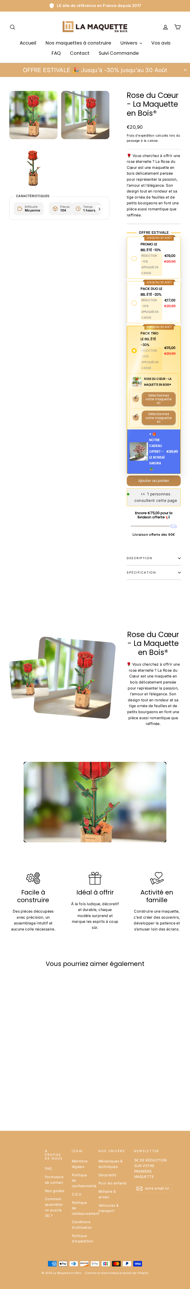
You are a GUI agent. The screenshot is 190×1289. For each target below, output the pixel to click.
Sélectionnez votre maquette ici (159, 397)
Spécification (141, 572)
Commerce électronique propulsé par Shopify (117, 1273)
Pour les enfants (112, 1183)
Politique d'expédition (82, 1239)
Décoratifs (107, 1175)
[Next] (99, 209)
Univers (129, 43)
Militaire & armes (107, 1194)
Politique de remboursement (82, 1208)
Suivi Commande (119, 53)
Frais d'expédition (140, 135)
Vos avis (161, 43)
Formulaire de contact (54, 1180)
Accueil (28, 43)
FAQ (56, 53)
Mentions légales (80, 1164)
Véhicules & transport (108, 1208)
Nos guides (54, 1191)
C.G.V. (77, 1194)
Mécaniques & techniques (110, 1164)
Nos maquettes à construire (78, 43)
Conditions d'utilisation (82, 1225)
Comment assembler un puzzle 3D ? (54, 1207)
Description (139, 558)
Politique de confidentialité (82, 1180)
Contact (79, 53)
